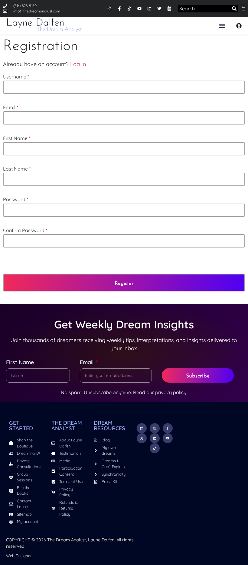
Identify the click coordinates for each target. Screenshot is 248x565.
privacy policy (170, 392)
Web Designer (19, 555)
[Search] (233, 8)
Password (15, 199)
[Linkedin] (149, 8)
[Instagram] (109, 8)
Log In (78, 64)
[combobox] (203, 8)
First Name (16, 138)
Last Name (17, 168)
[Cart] (243, 8)
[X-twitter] (142, 438)
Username (16, 76)
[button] (222, 26)
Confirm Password (25, 230)
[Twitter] (159, 8)
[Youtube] (139, 8)
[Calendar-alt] (169, 8)
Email (10, 107)
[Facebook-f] (119, 8)
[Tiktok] (129, 8)
